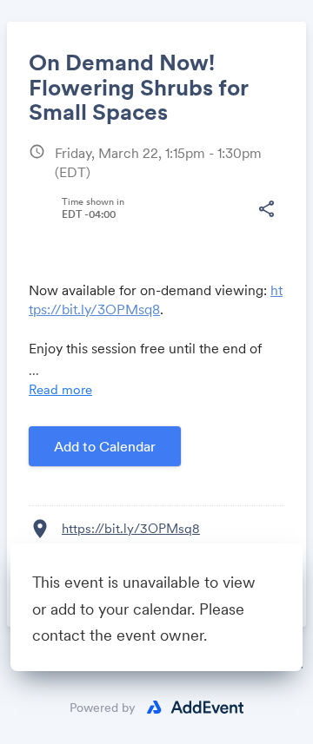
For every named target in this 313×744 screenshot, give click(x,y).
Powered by (103, 707)
